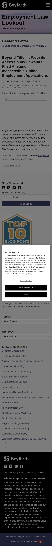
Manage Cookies (26, 281)
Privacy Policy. (27, 274)
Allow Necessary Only (26, 287)
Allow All (26, 294)
